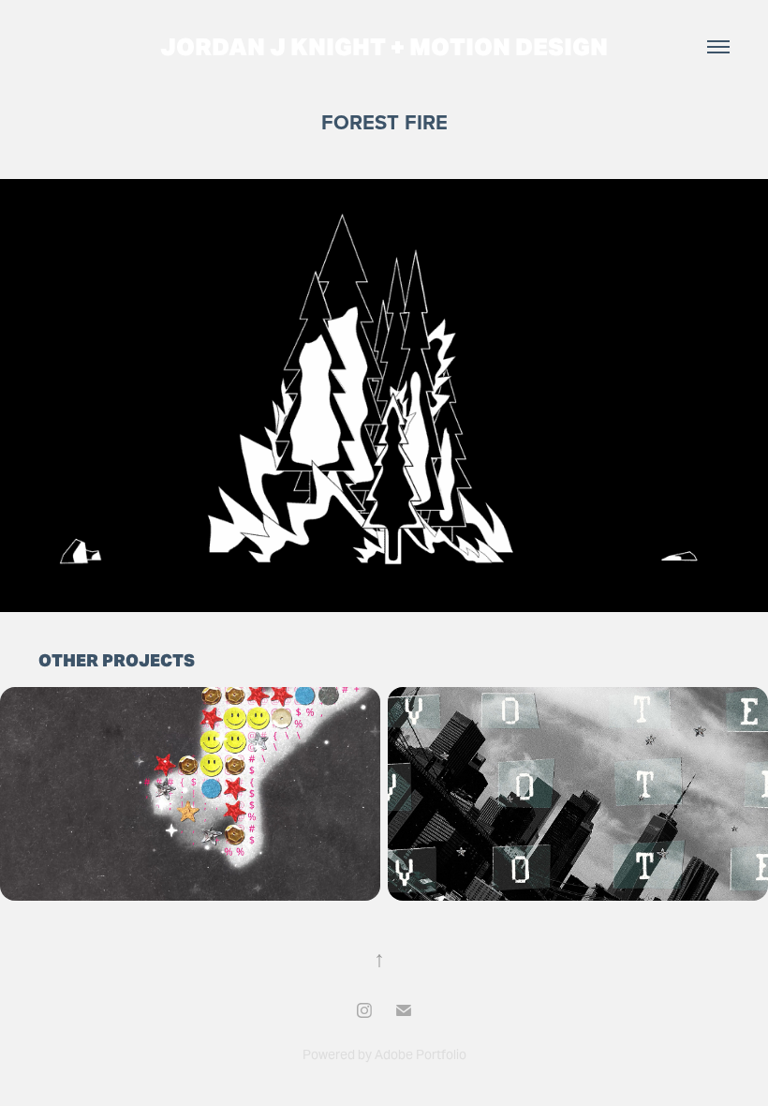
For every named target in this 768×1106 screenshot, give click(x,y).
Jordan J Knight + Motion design (384, 47)
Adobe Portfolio (420, 1054)
